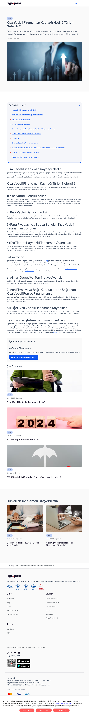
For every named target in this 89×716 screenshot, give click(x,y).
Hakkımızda (10, 599)
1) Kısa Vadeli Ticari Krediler (21, 119)
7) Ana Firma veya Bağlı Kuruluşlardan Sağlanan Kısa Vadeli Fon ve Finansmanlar (38, 148)
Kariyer (9, 606)
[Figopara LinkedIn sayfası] (19, 652)
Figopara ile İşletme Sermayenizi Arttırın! (25, 157)
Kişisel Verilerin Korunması (15, 647)
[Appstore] (23, 661)
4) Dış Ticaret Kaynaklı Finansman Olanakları (26, 133)
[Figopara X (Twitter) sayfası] (11, 652)
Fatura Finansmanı (52, 599)
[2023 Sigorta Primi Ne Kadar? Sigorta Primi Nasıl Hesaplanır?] (44, 456)
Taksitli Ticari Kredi (52, 618)
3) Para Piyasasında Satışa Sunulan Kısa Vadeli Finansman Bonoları (33, 129)
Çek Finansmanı (51, 606)
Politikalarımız (30, 647)
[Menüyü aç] (80, 3)
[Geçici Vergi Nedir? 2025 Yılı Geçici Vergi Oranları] (25, 518)
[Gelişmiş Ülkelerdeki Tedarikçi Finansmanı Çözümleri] (64, 518)
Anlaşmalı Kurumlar (13, 610)
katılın (55, 332)
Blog (9, 18)
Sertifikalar (41, 647)
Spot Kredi (49, 614)
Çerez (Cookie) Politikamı (63, 703)
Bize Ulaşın (10, 629)
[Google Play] (23, 666)
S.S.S (8, 633)
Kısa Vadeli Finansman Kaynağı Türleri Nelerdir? (27, 115)
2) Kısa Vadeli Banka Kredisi (21, 124)
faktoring (45, 261)
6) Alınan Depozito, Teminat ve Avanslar (25, 143)
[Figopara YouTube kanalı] (15, 652)
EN (76, 3)
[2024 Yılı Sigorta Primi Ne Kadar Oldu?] (44, 418)
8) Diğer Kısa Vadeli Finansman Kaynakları (25, 152)
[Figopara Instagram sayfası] (8, 652)
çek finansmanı (29, 271)
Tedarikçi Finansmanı (52, 602)
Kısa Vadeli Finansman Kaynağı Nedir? (24, 110)
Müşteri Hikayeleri (12, 614)
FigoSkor (49, 610)
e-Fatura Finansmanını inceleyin (24, 357)
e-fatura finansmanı (71, 269)
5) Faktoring (16, 138)
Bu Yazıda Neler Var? (17, 105)
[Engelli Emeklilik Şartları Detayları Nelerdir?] (44, 381)
